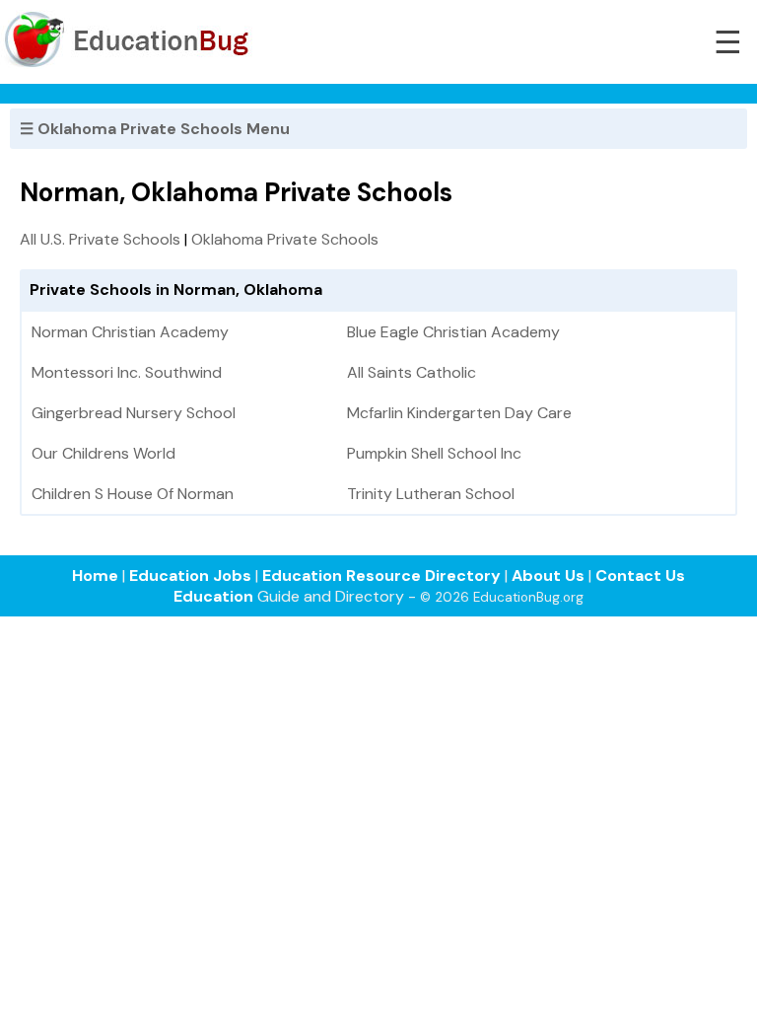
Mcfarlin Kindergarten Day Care (459, 412)
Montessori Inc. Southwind (127, 372)
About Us (548, 575)
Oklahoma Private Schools (284, 239)
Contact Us (640, 575)
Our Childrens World (103, 453)
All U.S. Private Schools (100, 239)
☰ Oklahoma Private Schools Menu (155, 128)
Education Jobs (190, 575)
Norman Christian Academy (130, 332)
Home (95, 575)
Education (213, 596)
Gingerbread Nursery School (134, 412)
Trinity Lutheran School (431, 493)
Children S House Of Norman (133, 493)
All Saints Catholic (411, 372)
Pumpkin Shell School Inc (434, 453)
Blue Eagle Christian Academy (453, 332)
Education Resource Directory (381, 575)
